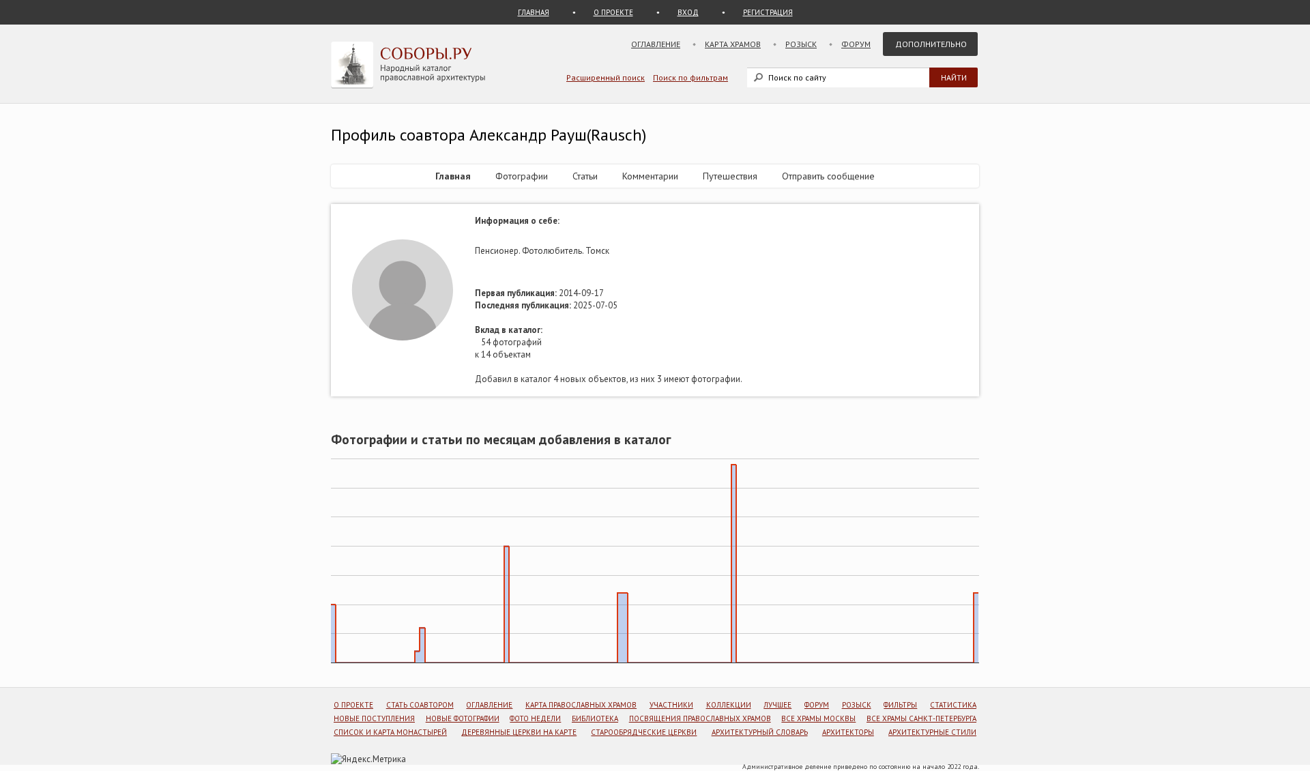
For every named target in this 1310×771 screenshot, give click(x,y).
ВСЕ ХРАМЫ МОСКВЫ (818, 718)
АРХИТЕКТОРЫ (848, 732)
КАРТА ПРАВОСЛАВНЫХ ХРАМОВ (581, 705)
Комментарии (650, 176)
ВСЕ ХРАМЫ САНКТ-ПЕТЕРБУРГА (921, 718)
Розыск (801, 44)
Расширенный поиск (605, 77)
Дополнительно (931, 44)
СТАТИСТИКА (953, 705)
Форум (856, 44)
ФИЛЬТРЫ (900, 705)
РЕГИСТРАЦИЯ (768, 12)
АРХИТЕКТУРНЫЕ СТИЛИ (932, 732)
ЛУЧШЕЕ (777, 705)
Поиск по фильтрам (690, 77)
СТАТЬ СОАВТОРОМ (420, 705)
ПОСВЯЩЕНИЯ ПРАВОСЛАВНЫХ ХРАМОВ (700, 718)
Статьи (585, 176)
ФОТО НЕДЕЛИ (535, 718)
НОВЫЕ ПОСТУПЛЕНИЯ (374, 718)
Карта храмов (733, 44)
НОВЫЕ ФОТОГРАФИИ (462, 718)
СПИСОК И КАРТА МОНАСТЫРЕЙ (390, 732)
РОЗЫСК (856, 705)
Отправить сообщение (828, 176)
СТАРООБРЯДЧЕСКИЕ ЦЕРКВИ (644, 732)
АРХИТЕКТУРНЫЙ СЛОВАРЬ (760, 732)
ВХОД (688, 12)
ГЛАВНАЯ (533, 12)
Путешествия (730, 176)
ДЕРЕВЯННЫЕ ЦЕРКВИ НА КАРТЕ (519, 732)
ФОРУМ (816, 705)
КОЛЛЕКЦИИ (728, 705)
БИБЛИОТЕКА (595, 718)
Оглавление (655, 44)
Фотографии (521, 176)
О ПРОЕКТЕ (613, 12)
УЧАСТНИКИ (671, 705)
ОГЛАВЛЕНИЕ (489, 705)
